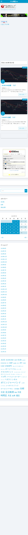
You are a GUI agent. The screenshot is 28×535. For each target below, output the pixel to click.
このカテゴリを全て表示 (14, 170)
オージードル (10, 369)
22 (14, 229)
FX (7, 363)
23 (17, 229)
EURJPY (24, 360)
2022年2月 (3, 316)
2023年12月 (4, 256)
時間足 (4, 395)
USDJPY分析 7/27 (8, 117)
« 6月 (2, 237)
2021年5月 (3, 340)
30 (17, 232)
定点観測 (9, 392)
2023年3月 (3, 281)
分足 (3, 392)
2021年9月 (3, 330)
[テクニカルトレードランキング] (8, 7)
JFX (18, 363)
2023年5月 (3, 275)
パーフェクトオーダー (13, 377)
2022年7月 (3, 302)
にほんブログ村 (5, 24)
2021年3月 (3, 346)
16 (17, 227)
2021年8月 (3, 332)
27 (6, 232)
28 (10, 232)
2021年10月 (4, 327)
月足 (9, 396)
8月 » (26, 237)
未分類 (2, 202)
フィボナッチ (24, 376)
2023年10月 (4, 262)
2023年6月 (3, 272)
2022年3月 (3, 313)
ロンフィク (14, 385)
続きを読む (22, 94)
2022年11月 (4, 292)
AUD (3, 360)
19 (2, 229)
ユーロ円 (8, 385)
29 (14, 232)
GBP (10, 363)
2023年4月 (3, 278)
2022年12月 (4, 289)
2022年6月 (3, 305)
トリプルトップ (19, 374)
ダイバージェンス (5, 374)
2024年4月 (3, 254)
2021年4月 (3, 343)
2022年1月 (3, 319)
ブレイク (2, 379)
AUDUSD (9, 360)
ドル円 (3, 377)
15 (14, 227)
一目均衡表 (16, 388)
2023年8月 (3, 267)
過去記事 (25, 67)
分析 (22, 388)
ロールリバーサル (7, 389)
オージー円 (19, 369)
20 (6, 229)
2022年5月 (3, 308)
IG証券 (14, 363)
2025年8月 (3, 248)
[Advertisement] (14, 43)
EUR (20, 360)
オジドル (3, 369)
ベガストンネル (11, 379)
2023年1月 (3, 286)
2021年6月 (3, 338)
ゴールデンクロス (17, 372)
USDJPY (8, 366)
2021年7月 (3, 335)
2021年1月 (3, 351)
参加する (23, 172)
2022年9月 (3, 297)
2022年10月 (4, 294)
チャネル (13, 374)
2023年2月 (3, 283)
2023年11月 (4, 259)
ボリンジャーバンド (11, 382)
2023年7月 (3, 270)
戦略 (15, 392)
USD (2, 366)
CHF (15, 360)
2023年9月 (3, 264)
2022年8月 (3, 300)
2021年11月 (4, 324)
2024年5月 (3, 251)
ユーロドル (3, 385)
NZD (24, 363)
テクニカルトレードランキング (8, 9)
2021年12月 (4, 321)
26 (2, 232)
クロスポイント (7, 372)
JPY (21, 363)
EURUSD (3, 363)
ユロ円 (23, 382)
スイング (23, 372)
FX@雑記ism (14, 1)
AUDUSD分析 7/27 (9, 85)
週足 (18, 396)
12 (2, 227)
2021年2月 (3, 349)
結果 (2, 204)
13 (6, 227)
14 (10, 227)
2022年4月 (3, 311)
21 (10, 229)
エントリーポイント (18, 366)
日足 (19, 392)
